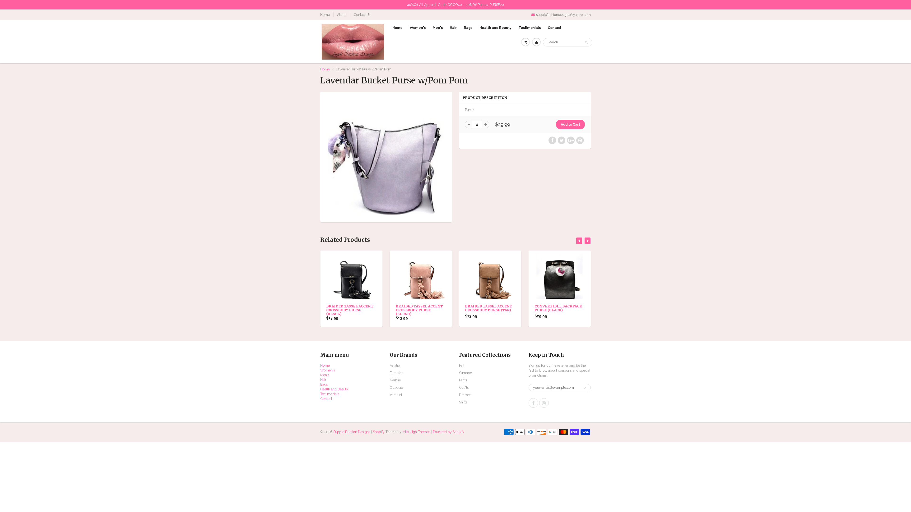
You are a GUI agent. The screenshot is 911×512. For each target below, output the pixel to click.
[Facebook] (533, 403)
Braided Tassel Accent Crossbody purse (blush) (419, 310)
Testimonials (530, 28)
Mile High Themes (416, 432)
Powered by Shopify (448, 432)
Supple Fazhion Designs (351, 432)
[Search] (586, 42)
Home (325, 15)
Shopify (379, 432)
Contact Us (362, 15)
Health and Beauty (495, 28)
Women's (418, 28)
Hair (453, 28)
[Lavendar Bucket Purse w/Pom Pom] (386, 156)
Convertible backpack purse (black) (558, 308)
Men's (438, 28)
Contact (554, 28)
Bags (468, 28)
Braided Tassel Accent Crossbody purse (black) (349, 310)
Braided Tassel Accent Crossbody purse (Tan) (488, 308)
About (341, 15)
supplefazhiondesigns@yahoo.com (563, 15)
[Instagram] (544, 403)
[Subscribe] (584, 388)
